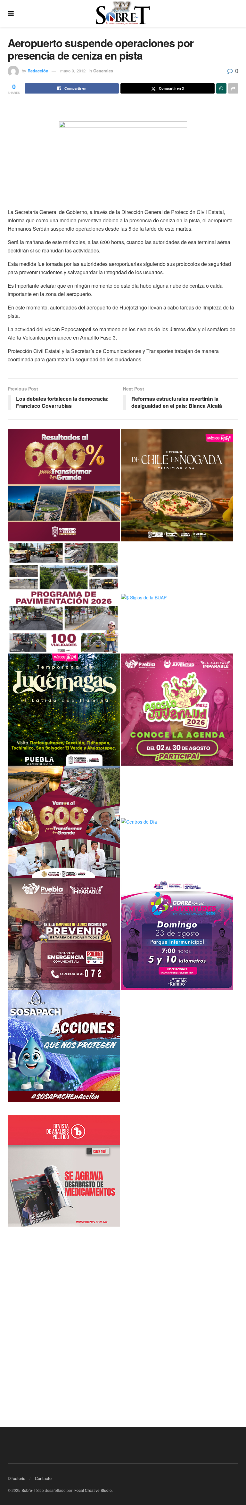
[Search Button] (235, 13)
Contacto (43, 1478)
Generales (103, 71)
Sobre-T (28, 1490)
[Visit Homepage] (123, 13)
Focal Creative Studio (93, 1490)
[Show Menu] (11, 13)
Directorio (16, 1478)
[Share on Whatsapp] (221, 88)
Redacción (38, 71)
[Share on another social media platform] (233, 88)
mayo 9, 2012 (73, 71)
